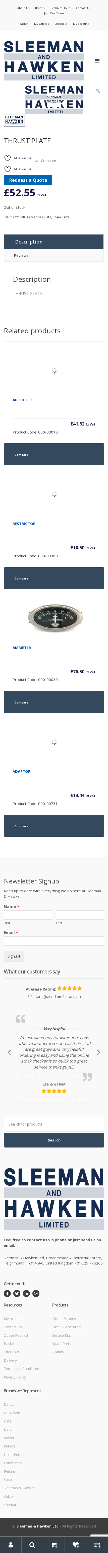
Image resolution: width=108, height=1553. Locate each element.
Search (54, 1177)
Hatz (47, 217)
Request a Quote (28, 180)
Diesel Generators (67, 1364)
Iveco (8, 1467)
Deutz (9, 1442)
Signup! (14, 956)
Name (11, 906)
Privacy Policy (15, 1414)
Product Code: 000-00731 (54, 787)
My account (81, 24)
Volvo (8, 1534)
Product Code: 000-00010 (54, 415)
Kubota (10, 1484)
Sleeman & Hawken (20, 1526)
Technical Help (60, 8)
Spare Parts (61, 217)
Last (59, 923)
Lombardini (13, 1500)
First (7, 923)
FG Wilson (12, 1450)
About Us (23, 8)
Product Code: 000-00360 (54, 539)
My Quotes (41, 24)
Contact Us (83, 8)
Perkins (10, 1509)
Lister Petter (14, 1492)
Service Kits (61, 1373)
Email (11, 932)
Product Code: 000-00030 (54, 663)
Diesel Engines (64, 1356)
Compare (48, 160)
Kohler (9, 1475)
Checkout (61, 24)
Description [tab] (28, 241)
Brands (39, 8)
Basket (24, 24)
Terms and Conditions (22, 1406)
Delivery (10, 1398)
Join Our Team (54, 13)
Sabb (8, 1517)
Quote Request (16, 1373)
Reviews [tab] (21, 255)
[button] (98, 92)
